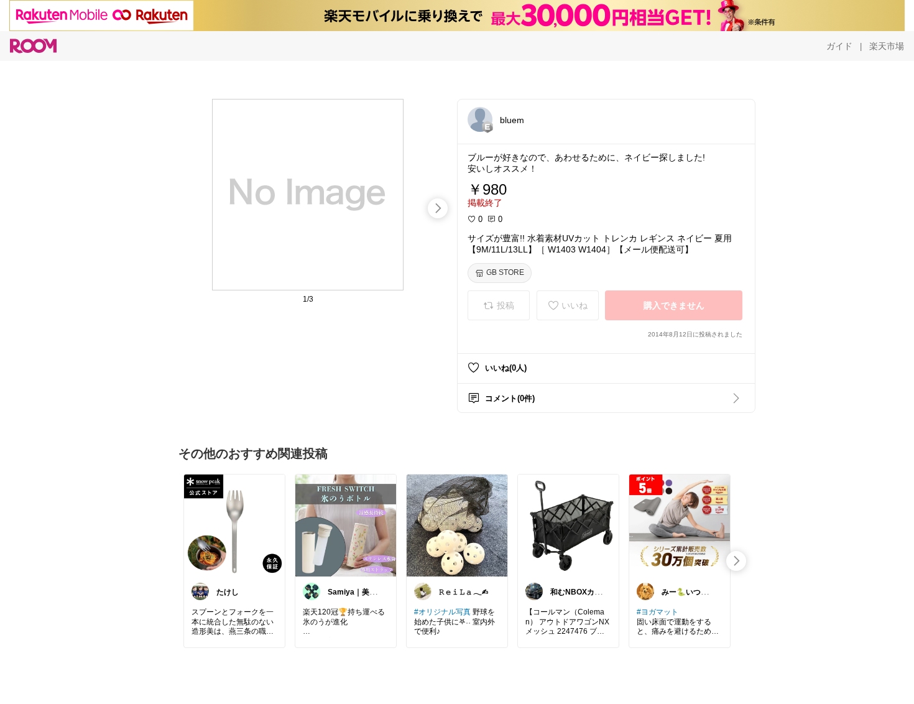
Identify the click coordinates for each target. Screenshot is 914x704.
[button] (480, 119)
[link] (234, 525)
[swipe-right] (438, 208)
